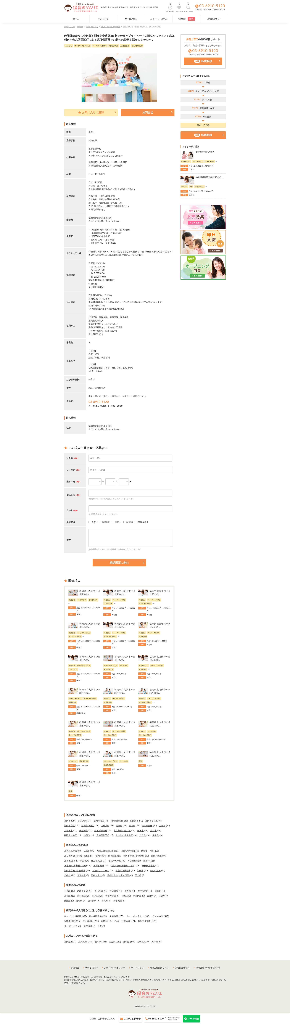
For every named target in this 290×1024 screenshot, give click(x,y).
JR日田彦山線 (148, 866)
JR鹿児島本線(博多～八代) (76, 851)
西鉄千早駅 (82, 891)
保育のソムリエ (69, 27)
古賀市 (162, 826)
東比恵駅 (98, 891)
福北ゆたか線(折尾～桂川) (123, 866)
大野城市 (105, 826)
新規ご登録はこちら (159, 968)
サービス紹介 (131, 19)
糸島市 (153, 831)
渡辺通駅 (114, 891)
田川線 (138, 875)
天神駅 (150, 896)
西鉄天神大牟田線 (105, 851)
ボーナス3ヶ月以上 (135, 916)
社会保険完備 (95, 916)
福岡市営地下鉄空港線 (133, 856)
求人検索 (80, 27)
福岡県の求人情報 (92, 27)
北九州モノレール (100, 871)
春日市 (140, 831)
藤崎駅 (79, 901)
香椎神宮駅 (110, 896)
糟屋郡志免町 (100, 831)
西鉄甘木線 (96, 875)
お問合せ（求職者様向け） (208, 968)
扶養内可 (126, 921)
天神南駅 (81, 896)
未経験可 (114, 916)
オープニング (70, 926)
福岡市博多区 (117, 821)
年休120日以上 (145, 921)
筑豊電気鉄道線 (123, 871)
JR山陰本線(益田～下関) (118, 875)
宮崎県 (140, 942)
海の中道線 (155, 871)
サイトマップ (137, 968)
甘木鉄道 (81, 875)
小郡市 (87, 835)
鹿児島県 (82, 942)
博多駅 (128, 891)
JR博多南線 (98, 866)
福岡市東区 (98, 821)
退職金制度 (69, 921)
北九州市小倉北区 (122, 831)
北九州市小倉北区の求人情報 (110, 27)
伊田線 (140, 871)
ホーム (76, 19)
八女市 (142, 835)
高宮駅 (67, 896)
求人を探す (103, 19)
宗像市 (155, 835)
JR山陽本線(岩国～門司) (75, 866)
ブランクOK (157, 916)
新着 (99, 926)
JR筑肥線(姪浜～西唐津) (139, 861)
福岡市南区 (69, 826)
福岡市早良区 (151, 821)
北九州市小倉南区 (124, 835)
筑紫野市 (83, 831)
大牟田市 (68, 831)
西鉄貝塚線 (156, 856)
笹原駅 (162, 896)
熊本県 (98, 942)
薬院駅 (158, 891)
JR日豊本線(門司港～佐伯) (76, 856)
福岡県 (67, 942)
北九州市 (82, 821)
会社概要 (75, 968)
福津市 (119, 826)
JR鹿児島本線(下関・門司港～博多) (138, 851)
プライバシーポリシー (114, 968)
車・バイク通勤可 (72, 916)
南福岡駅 (137, 896)
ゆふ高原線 (96, 861)
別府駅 (95, 896)
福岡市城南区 (70, 835)
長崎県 (126, 942)
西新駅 (67, 901)
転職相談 (185, 19)
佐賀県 (112, 942)
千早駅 (67, 891)
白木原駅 (92, 901)
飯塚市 (132, 826)
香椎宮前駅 (143, 891)
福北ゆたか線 (114, 861)
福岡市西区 (147, 826)
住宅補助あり (107, 921)
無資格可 (88, 926)
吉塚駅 (124, 896)
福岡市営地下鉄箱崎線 (74, 871)
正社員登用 (88, 921)
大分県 (154, 942)
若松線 (67, 875)
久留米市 (134, 821)
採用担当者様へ (214, 19)
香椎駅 (105, 901)
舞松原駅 (117, 901)
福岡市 (67, 821)
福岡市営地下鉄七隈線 (106, 856)
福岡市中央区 (87, 826)
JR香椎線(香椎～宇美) (74, 861)
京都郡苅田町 (103, 835)
